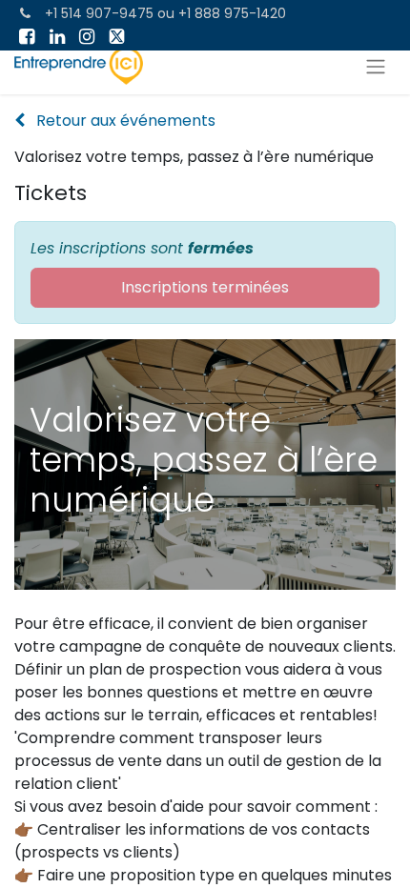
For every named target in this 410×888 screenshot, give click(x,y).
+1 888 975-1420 (232, 13)
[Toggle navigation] (376, 66)
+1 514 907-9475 (99, 13)
